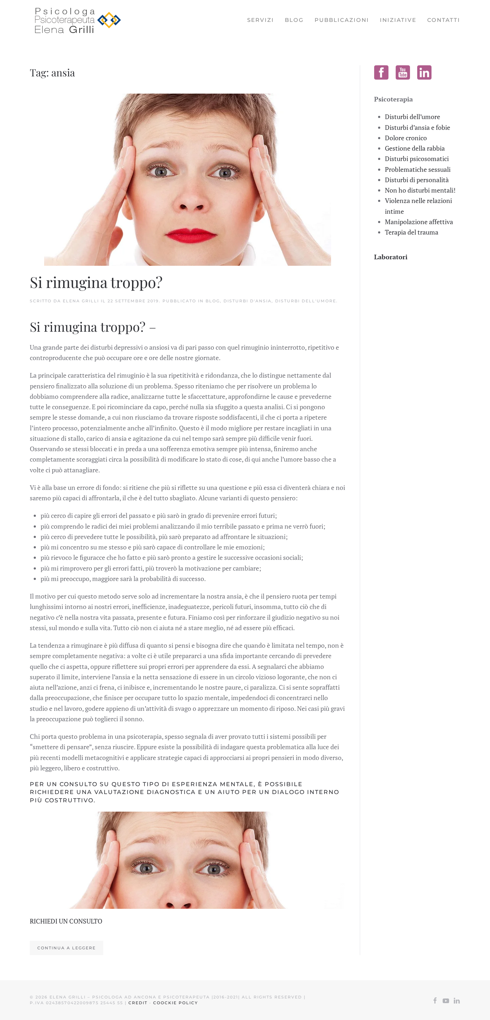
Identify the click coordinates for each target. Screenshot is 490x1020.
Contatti (443, 19)
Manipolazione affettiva (419, 221)
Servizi (260, 19)
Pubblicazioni (342, 19)
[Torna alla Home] (75, 20)
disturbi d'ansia (247, 300)
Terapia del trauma (411, 232)
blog (213, 300)
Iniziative (398, 19)
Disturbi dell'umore (305, 300)
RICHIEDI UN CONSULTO (66, 921)
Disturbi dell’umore (412, 116)
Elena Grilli (81, 300)
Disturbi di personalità (417, 179)
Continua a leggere (66, 947)
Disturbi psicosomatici (417, 158)
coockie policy (175, 1002)
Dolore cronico (406, 137)
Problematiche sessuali (418, 169)
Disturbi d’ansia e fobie (417, 127)
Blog (294, 19)
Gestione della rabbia (415, 148)
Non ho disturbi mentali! (420, 190)
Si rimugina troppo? (96, 282)
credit (137, 1002)
